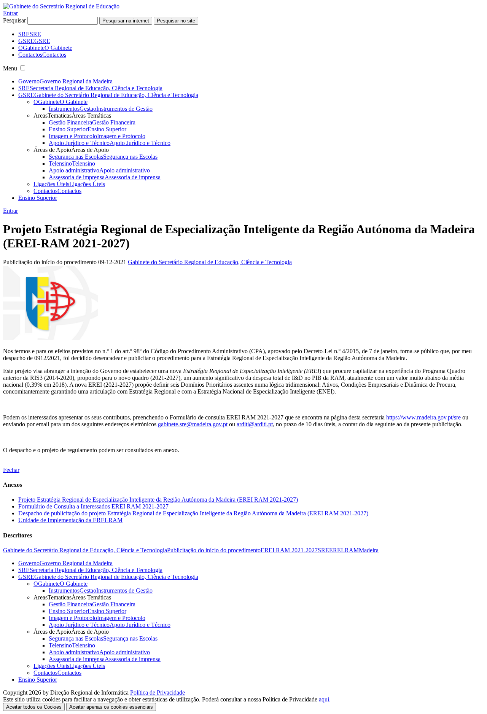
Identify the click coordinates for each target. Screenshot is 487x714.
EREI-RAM (344, 550)
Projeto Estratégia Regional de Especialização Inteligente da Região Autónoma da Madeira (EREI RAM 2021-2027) (158, 499)
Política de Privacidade (157, 692)
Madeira (369, 550)
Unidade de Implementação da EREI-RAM (70, 520)
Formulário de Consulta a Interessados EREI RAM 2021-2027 (93, 506)
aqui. (325, 699)
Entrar (10, 13)
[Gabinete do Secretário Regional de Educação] (61, 6)
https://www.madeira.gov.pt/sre (423, 417)
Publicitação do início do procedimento (214, 550)
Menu (10, 68)
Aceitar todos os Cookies (34, 707)
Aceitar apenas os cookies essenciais (111, 707)
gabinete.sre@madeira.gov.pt (193, 424)
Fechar (11, 470)
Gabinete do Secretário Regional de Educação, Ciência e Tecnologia (210, 262)
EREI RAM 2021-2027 (289, 550)
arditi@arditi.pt (255, 424)
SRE (323, 550)
